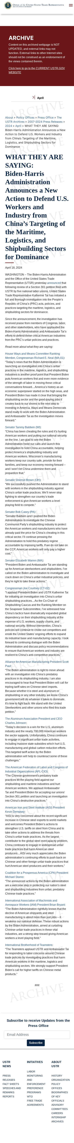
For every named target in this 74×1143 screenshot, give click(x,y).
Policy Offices (25, 117)
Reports (8, 1096)
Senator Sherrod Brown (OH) (22, 480)
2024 (8, 126)
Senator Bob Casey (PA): (20, 511)
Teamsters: (46, 944)
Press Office (46, 117)
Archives (57, 1121)
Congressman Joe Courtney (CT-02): (27, 588)
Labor (31, 1071)
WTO (30, 1096)
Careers (57, 1113)
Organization (60, 1079)
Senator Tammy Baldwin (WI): (23, 427)
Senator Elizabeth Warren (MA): (24, 560)
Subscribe (36, 1042)
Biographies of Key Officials (59, 1096)
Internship (58, 1117)
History (56, 1075)
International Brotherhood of (22, 944)
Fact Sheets (11, 1084)
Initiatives (35, 1062)
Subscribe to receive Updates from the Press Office (38, 1023)
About (9, 117)
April (18, 126)
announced (54, 282)
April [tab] (40, 98)
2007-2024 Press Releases (45, 121)
